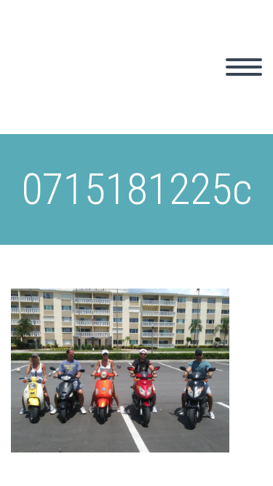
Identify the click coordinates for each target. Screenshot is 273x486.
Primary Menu (244, 67)
